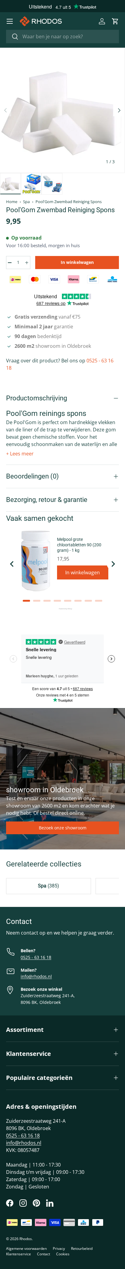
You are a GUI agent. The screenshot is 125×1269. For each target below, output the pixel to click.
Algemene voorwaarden (26, 1248)
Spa (26, 201)
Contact (43, 1254)
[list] (62, 110)
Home (11, 201)
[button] (115, 21)
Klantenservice (18, 1254)
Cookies (62, 1254)
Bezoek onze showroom (62, 828)
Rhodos (25, 1238)
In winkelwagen (77, 262)
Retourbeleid (82, 1248)
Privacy (59, 1248)
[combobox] (62, 36)
